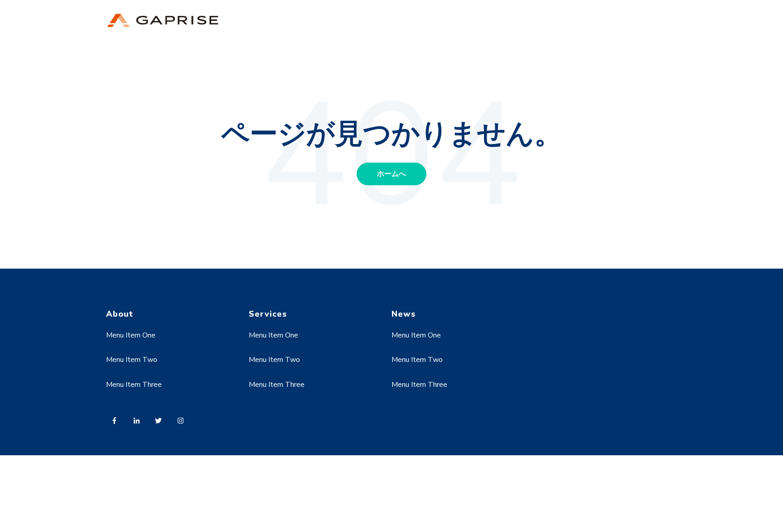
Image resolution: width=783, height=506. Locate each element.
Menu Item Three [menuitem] (134, 385)
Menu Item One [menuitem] (130, 335)
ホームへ (391, 174)
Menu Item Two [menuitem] (131, 360)
